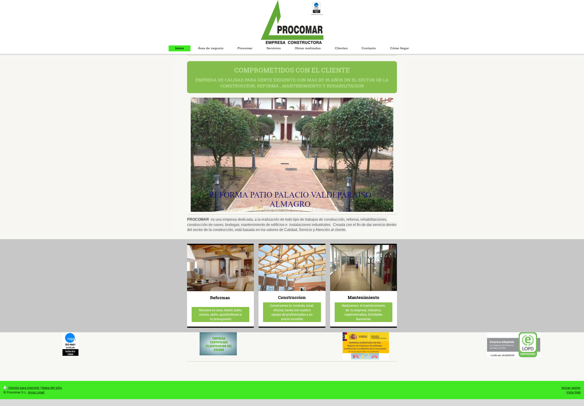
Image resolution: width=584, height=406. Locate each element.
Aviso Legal (36, 392)
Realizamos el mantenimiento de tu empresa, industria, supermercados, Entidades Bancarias (363, 312)
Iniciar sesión (571, 387)
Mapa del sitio (52, 387)
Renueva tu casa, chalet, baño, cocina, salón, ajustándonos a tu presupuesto (220, 314)
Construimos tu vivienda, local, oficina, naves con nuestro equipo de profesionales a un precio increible (292, 312)
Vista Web (573, 392)
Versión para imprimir (24, 387)
